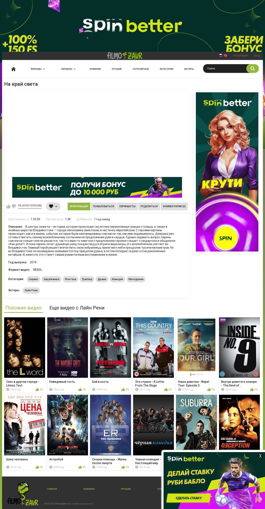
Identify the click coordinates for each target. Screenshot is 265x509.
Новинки (95, 69)
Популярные (141, 69)
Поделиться (149, 206)
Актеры (189, 69)
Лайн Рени (31, 290)
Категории (166, 69)
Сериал (33, 279)
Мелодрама (136, 279)
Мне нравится (8, 206)
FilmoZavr (60, 503)
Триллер (87, 279)
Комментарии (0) (174, 206)
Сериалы (66, 69)
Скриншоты (127, 206)
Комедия (117, 279)
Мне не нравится (14, 206)
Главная (13, 69)
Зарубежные (51, 279)
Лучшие (117, 69)
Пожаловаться (103, 206)
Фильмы (36, 69)
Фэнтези (70, 279)
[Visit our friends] (227, 171)
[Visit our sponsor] (97, 187)
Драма (102, 279)
